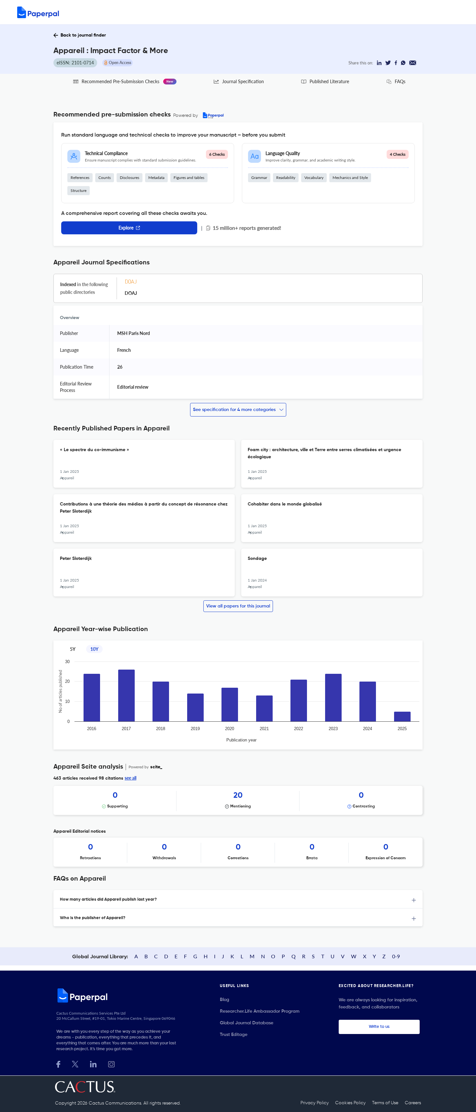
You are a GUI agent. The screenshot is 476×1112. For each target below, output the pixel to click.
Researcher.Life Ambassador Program (260, 1011)
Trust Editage (233, 1034)
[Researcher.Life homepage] (118, 995)
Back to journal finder (83, 35)
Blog (224, 999)
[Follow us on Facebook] (58, 1064)
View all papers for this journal (238, 606)
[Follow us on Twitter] (75, 1064)
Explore (126, 227)
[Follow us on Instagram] (111, 1064)
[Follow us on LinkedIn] (93, 1064)
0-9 (396, 956)
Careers (413, 1103)
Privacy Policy (314, 1103)
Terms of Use (385, 1103)
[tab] (238, 899)
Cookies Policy (350, 1103)
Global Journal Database (246, 1023)
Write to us (379, 1027)
